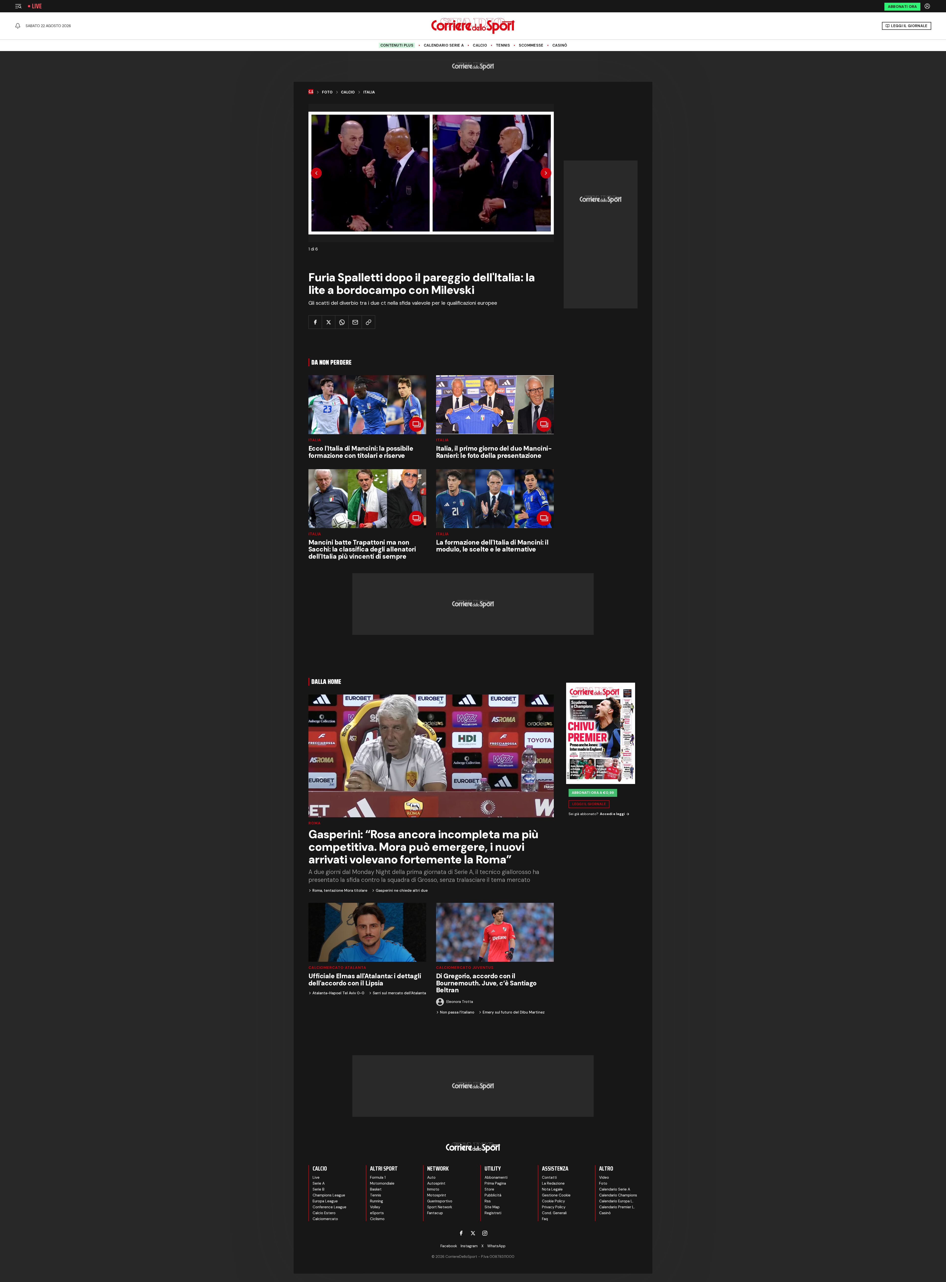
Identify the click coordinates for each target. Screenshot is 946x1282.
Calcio (480, 45)
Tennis (503, 45)
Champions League (329, 1195)
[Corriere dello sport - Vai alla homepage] (473, 26)
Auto (431, 1177)
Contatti (549, 1177)
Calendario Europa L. (616, 1201)
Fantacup (435, 1213)
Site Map (492, 1207)
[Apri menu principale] (18, 6)
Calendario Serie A (444, 45)
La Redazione (553, 1183)
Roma (314, 823)
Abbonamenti (496, 1177)
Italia (369, 92)
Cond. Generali (554, 1213)
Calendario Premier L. (617, 1207)
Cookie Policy (553, 1201)
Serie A (319, 1183)
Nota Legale (552, 1189)
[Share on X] (328, 322)
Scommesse (531, 45)
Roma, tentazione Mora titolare (339, 890)
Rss (488, 1201)
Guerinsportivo (439, 1201)
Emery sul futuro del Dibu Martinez (514, 1012)
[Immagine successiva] (546, 173)
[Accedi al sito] (927, 6)
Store (489, 1189)
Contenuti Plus (396, 45)
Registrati (493, 1213)
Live (37, 6)
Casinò (559, 45)
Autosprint (436, 1183)
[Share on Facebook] (315, 322)
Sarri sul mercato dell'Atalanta (399, 993)
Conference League (329, 1207)
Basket (376, 1189)
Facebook (448, 1246)
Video (604, 1177)
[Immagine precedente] (316, 173)
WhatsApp (496, 1246)
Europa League (325, 1201)
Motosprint (436, 1195)
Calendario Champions (618, 1195)
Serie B (318, 1189)
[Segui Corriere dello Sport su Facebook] (461, 1233)
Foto (327, 92)
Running (376, 1201)
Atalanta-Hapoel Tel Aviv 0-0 (338, 993)
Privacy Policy (553, 1207)
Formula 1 (378, 1177)
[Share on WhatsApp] (341, 322)
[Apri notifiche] (18, 26)
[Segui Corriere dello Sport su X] (473, 1233)
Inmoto (433, 1189)
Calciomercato (325, 1218)
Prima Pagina (495, 1183)
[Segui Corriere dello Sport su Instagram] (485, 1233)
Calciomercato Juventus (465, 968)
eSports (377, 1213)
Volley (375, 1207)
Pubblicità (493, 1195)
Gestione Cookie (556, 1195)
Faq (545, 1218)
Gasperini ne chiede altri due (402, 890)
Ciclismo (377, 1218)
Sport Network (439, 1207)
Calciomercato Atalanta (337, 968)
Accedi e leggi (612, 814)
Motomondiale (382, 1183)
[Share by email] (355, 322)
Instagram (469, 1246)
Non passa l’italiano (457, 1012)
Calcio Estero (324, 1213)
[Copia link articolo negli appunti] (368, 322)
